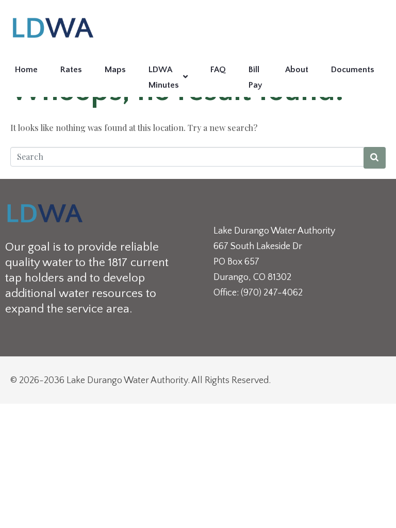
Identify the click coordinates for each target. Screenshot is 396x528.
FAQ (218, 69)
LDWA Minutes (163, 77)
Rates (71, 69)
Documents (352, 69)
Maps (115, 69)
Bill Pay (255, 77)
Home (26, 69)
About (296, 69)
